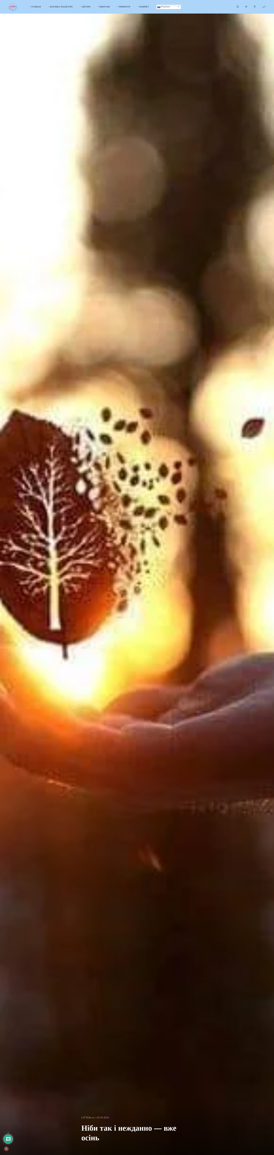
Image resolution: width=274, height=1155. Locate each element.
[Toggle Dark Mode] (246, 7)
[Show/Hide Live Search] (237, 7)
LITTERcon (88, 1117)
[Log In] (254, 7)
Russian (165, 6)
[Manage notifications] (6, 1148)
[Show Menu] (264, 7)
